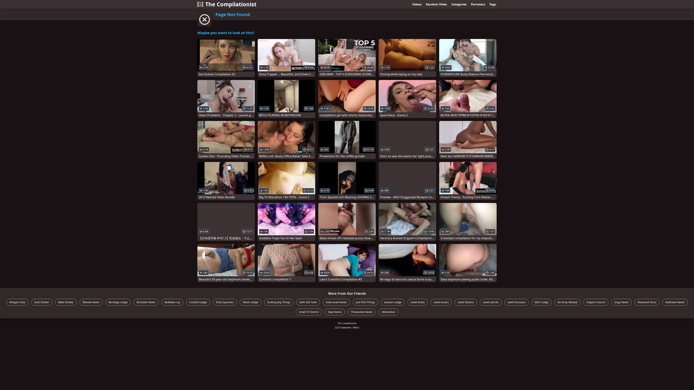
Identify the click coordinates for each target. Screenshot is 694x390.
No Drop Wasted (567, 302)
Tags (492, 4)
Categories (459, 4)
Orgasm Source (595, 302)
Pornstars (478, 4)
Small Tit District (309, 312)
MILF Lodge (542, 302)
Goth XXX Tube (308, 302)
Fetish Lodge (250, 302)
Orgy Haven (621, 302)
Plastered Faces (647, 302)
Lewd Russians (517, 302)
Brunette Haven (146, 302)
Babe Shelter (66, 302)
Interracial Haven (336, 302)
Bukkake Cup (172, 302)
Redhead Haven (675, 302)
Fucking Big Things (278, 302)
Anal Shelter (41, 302)
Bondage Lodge (118, 302)
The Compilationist (230, 4)
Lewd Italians (466, 302)
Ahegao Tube (17, 302)
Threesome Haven (362, 312)
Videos (417, 4)
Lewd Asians (441, 302)
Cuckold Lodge (198, 302)
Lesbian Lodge (393, 302)
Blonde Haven (91, 302)
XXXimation (388, 312)
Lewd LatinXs (491, 302)
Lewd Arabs (418, 302)
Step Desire (335, 312)
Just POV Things (365, 302)
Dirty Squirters (225, 302)
